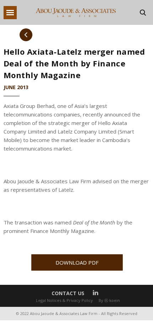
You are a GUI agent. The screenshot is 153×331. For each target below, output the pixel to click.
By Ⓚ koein (109, 300)
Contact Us (68, 293)
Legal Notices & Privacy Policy (64, 300)
